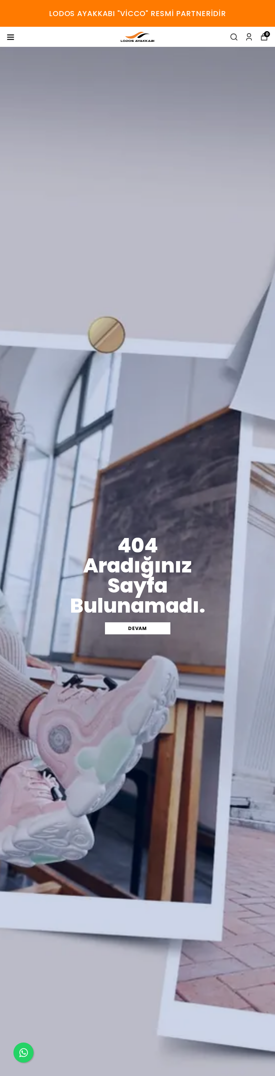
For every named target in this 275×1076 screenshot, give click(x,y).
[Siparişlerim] (249, 37)
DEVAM (137, 628)
